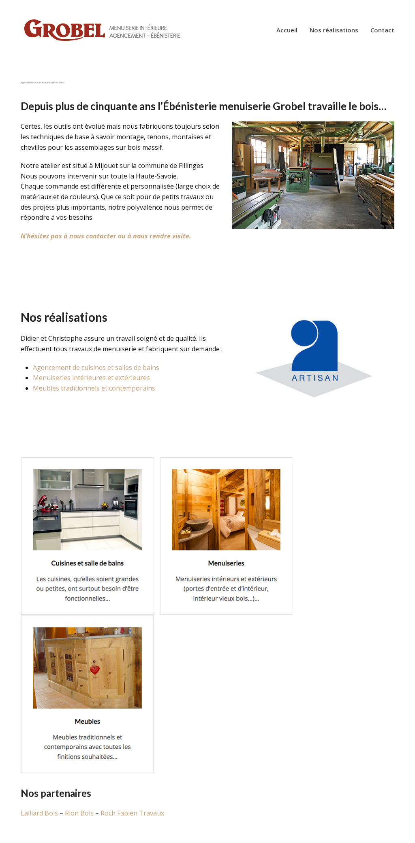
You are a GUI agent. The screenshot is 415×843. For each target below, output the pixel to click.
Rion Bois (79, 813)
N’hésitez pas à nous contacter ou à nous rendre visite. (106, 235)
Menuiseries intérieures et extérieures (91, 377)
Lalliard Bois (40, 813)
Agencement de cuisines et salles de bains (96, 367)
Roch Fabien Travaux (132, 813)
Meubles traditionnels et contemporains (94, 388)
